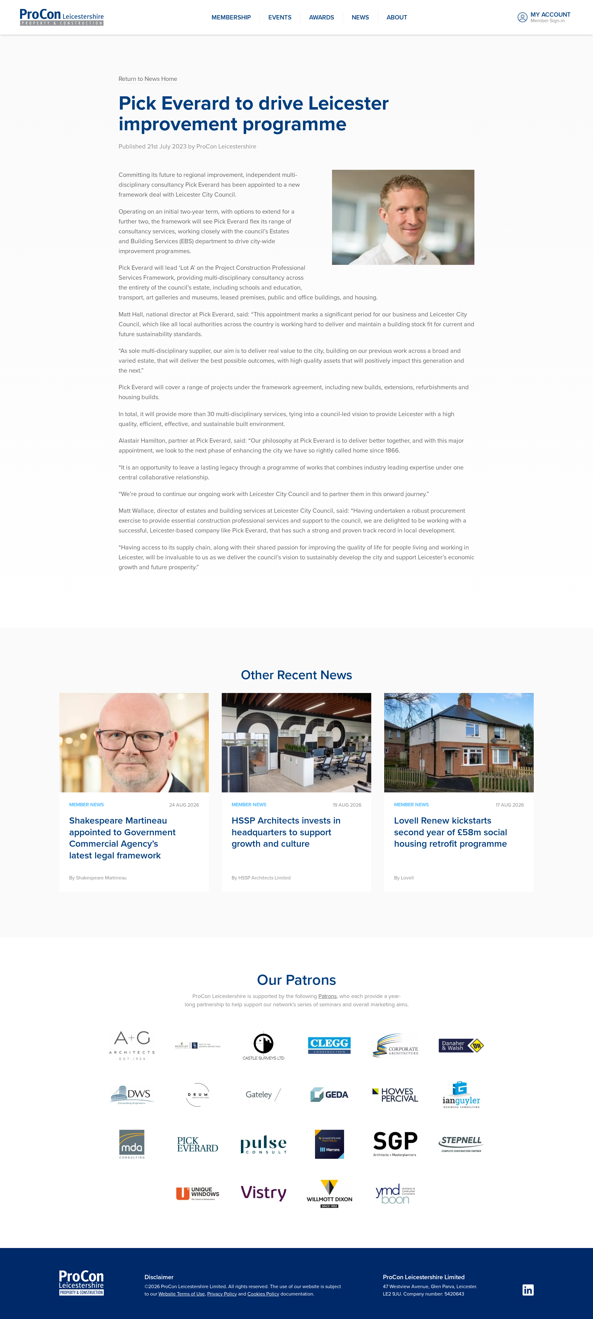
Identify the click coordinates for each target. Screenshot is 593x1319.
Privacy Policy (222, 1293)
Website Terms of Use (181, 1293)
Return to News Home (148, 78)
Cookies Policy (263, 1293)
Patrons (327, 996)
